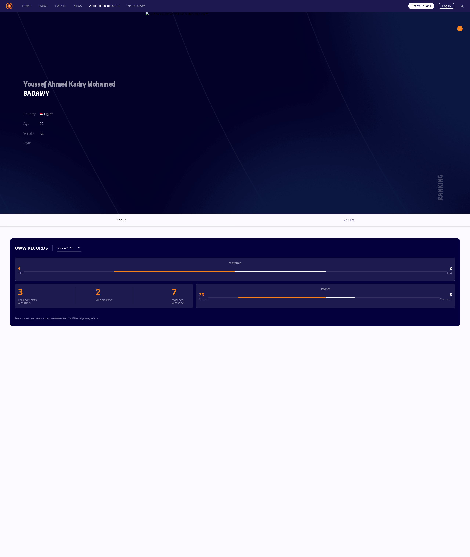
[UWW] (11, 6)
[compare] (460, 27)
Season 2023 (64, 248)
